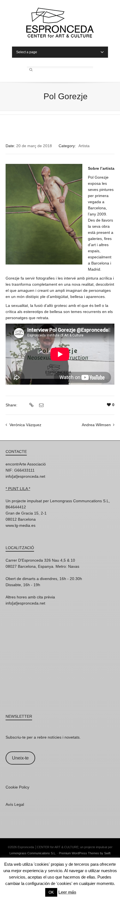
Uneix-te (20, 758)
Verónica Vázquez (25, 425)
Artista (84, 146)
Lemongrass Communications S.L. (32, 853)
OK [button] (51, 892)
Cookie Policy (17, 787)
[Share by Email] (41, 405)
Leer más (67, 892)
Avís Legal (15, 804)
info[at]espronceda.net (25, 476)
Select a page (26, 52)
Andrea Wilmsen (96, 425)
